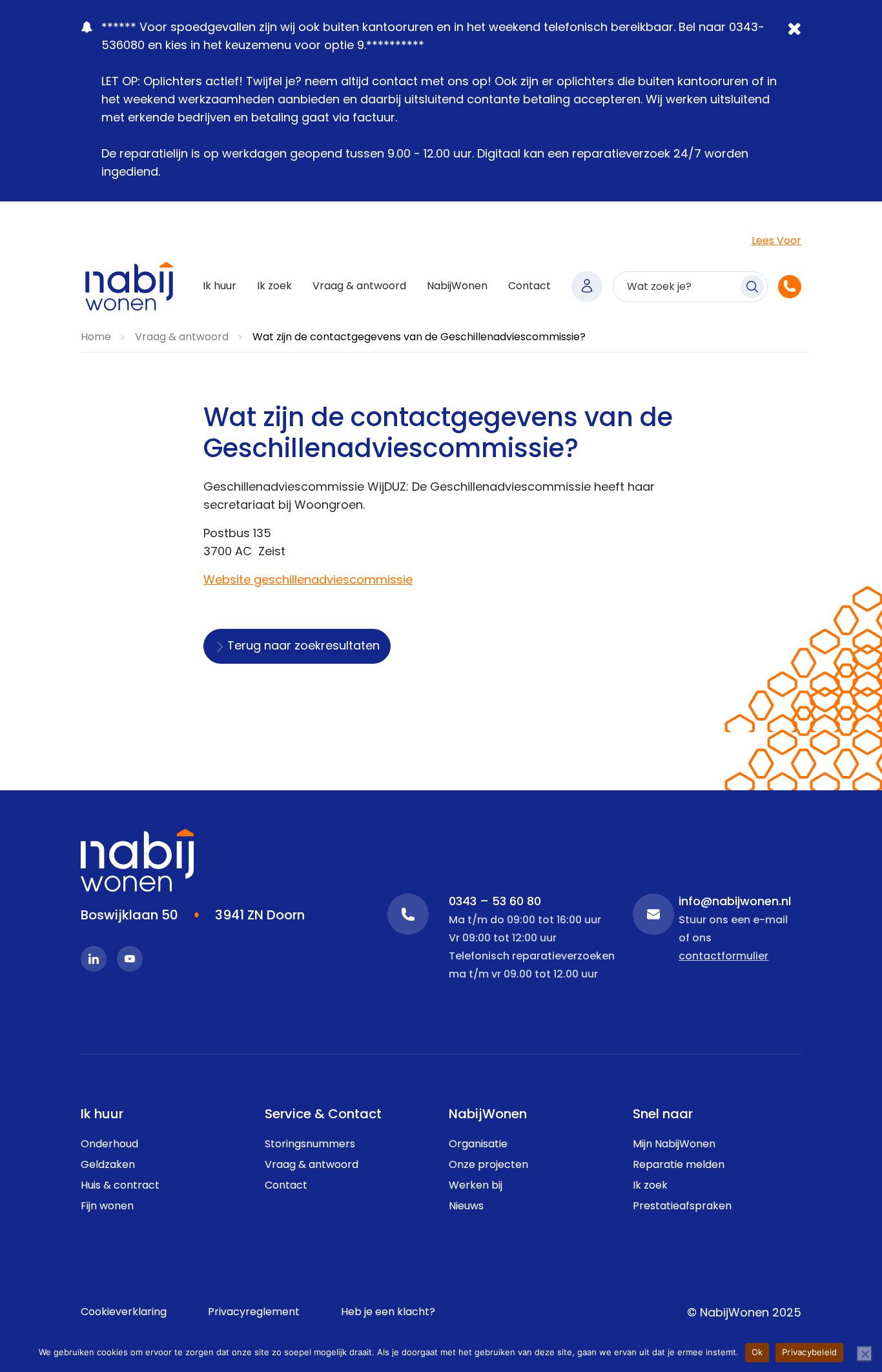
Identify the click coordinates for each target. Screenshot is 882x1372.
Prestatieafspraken (682, 1207)
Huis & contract (120, 1186)
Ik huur (219, 287)
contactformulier (723, 957)
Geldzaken (108, 1165)
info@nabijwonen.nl (653, 914)
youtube (130, 959)
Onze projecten (488, 1165)
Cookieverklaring (124, 1312)
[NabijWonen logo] (129, 286)
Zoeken (752, 286)
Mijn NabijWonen (586, 286)
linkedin (94, 959)
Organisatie (478, 1145)
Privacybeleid (809, 1352)
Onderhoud (109, 1145)
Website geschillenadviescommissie (308, 581)
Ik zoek (274, 287)
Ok (757, 1352)
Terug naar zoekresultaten (303, 647)
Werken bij (475, 1186)
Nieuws (466, 1207)
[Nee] (864, 1354)
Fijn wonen (107, 1207)
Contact (529, 287)
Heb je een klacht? (388, 1312)
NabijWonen (457, 287)
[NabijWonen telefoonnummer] (789, 286)
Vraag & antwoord (359, 287)
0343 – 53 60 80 (408, 914)
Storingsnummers (310, 1145)
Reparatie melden (678, 1165)
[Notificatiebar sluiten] (796, 38)
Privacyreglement (254, 1312)
